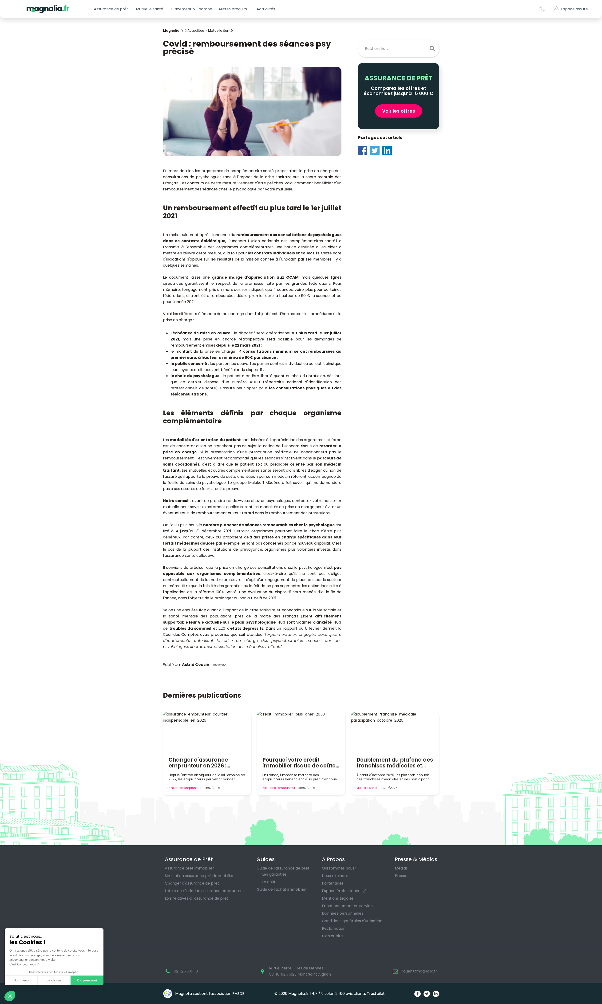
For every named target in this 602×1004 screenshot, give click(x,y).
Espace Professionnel (341, 890)
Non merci (21, 980)
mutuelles (198, 470)
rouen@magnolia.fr (419, 971)
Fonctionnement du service (347, 906)
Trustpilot (376, 993)
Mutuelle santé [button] (149, 9)
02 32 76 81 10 (186, 971)
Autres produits (232, 9)
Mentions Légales (338, 898)
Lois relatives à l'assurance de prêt (196, 898)
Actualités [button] (266, 9)
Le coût (269, 882)
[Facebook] (364, 150)
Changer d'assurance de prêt (192, 883)
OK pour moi (87, 980)
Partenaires (333, 883)
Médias (401, 868)
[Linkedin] (388, 150)
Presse (401, 875)
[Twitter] (376, 150)
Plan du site (332, 936)
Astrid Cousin (195, 664)
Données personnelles (342, 913)
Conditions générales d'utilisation (352, 921)
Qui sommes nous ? (339, 868)
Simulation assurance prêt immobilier (199, 875)
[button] (10, 996)
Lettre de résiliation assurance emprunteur (204, 890)
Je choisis (54, 980)
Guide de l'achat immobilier (282, 889)
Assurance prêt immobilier (189, 868)
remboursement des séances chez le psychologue (210, 189)
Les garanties (274, 874)
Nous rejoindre (335, 875)
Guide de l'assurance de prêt (283, 868)
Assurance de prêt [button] (111, 9)
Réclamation (333, 928)
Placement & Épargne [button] (191, 9)
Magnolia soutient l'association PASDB (209, 993)
